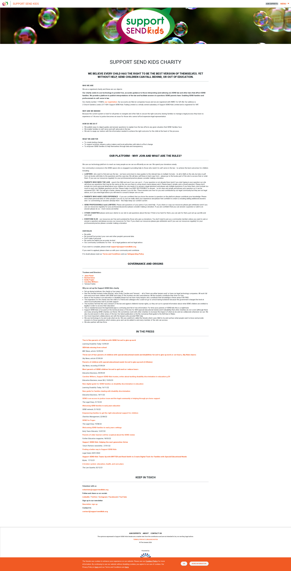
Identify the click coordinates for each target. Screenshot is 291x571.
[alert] (61, 4)
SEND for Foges (88, 420)
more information (199, 563)
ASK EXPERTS (272, 4)
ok (184, 563)
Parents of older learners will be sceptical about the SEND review (108, 435)
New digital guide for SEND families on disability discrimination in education (112, 384)
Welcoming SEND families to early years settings (102, 428)
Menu (283, 4)
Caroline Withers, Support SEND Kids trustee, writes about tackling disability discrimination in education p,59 (126, 377)
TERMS (135, 539)
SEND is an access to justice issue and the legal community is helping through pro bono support (121, 398)
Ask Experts (135, 533)
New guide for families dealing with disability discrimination (106, 391)
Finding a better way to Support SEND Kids (99, 449)
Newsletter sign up (90, 504)
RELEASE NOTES (152, 539)
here (97, 567)
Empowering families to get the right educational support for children (110, 413)
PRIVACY (142, 539)
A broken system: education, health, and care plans (103, 464)
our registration (111, 102)
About (146, 533)
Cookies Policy (152, 561)
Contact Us (156, 533)
